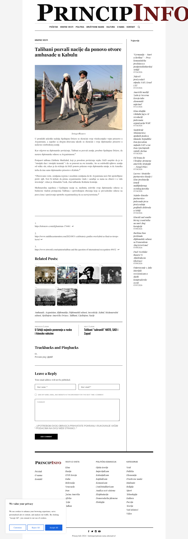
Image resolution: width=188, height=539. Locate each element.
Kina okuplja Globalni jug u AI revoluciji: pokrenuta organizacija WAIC (142, 117)
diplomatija (62, 312)
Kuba (67, 478)
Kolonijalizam (102, 475)
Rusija (68, 471)
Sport (129, 490)
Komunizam (101, 482)
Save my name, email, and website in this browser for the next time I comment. (71, 395)
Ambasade (39, 312)
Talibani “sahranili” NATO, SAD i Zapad (101, 331)
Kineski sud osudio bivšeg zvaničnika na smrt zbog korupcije (142, 222)
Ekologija (100, 502)
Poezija (129, 502)
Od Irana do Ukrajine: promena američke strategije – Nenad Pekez (142, 162)
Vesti (128, 467)
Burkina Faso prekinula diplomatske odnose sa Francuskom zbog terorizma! (142, 239)
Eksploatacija (102, 494)
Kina (67, 467)
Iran (67, 490)
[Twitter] (92, 531)
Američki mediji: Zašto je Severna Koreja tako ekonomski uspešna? (141, 98)
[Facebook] (88, 531)
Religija (129, 486)
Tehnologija (131, 494)
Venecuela (70, 486)
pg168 (50, 356)
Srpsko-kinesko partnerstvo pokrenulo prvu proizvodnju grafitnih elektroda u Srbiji (142, 203)
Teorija (129, 505)
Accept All (54, 527)
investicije (93, 312)
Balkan (68, 505)
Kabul (101, 312)
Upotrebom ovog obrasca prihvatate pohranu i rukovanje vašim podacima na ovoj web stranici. (77, 427)
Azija (67, 502)
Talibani (73, 315)
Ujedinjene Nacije (86, 315)
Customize (18, 527)
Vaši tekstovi (132, 509)
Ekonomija (131, 475)
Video (129, 513)
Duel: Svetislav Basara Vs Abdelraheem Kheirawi (140, 256)
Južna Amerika (72, 494)
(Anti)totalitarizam (105, 486)
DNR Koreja (71, 475)
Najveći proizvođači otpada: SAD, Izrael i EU (142, 81)
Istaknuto (130, 482)
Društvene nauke (134, 478)
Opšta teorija (102, 467)
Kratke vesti (41, 40)
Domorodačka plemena (107, 498)
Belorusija (70, 482)
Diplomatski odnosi (78, 312)
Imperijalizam (102, 471)
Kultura (130, 498)
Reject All (36, 527)
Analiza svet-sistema (105, 490)
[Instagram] (95, 531)
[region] (36, 516)
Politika (130, 471)
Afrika (68, 498)
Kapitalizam (101, 478)
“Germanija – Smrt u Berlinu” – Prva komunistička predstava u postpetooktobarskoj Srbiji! (142, 62)
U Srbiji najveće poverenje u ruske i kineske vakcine (53, 331)
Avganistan (50, 312)
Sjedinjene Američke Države (55, 315)
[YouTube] (99, 531)
